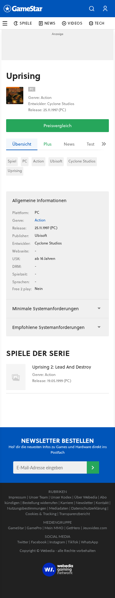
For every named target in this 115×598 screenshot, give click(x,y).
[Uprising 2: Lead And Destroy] (19, 377)
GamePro (34, 527)
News (69, 144)
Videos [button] (75, 23)
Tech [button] (100, 23)
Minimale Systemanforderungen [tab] (45, 308)
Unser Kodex (61, 497)
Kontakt (102, 502)
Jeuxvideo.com (95, 527)
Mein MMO (53, 527)
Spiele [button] (26, 23)
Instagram (57, 542)
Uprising (15, 170)
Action (38, 161)
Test (90, 144)
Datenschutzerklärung (88, 508)
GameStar (16, 527)
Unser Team (38, 497)
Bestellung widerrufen (40, 502)
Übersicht (21, 144)
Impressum (17, 497)
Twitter (22, 542)
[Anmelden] (93, 467)
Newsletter (84, 502)
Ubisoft (56, 161)
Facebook (39, 542)
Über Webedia (85, 497)
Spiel (12, 161)
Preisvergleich (57, 126)
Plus (48, 144)
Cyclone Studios (81, 161)
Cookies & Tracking (40, 513)
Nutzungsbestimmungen (26, 508)
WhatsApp (89, 542)
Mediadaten (58, 508)
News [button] (50, 23)
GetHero (73, 527)
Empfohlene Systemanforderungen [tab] (48, 327)
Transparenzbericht (74, 513)
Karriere (66, 502)
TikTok (73, 542)
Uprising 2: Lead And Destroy (61, 367)
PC (24, 161)
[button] (92, 9)
